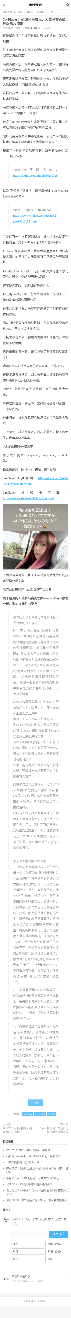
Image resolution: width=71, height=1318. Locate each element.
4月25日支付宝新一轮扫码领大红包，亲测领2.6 (33, 1156)
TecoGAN (40, 1114)
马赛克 (51, 1114)
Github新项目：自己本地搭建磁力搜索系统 (54, 1130)
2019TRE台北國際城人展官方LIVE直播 (17, 1130)
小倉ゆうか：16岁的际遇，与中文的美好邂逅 (32, 1178)
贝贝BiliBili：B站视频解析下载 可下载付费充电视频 (36, 1200)
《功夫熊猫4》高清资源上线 (22, 1162)
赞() (37, 1102)
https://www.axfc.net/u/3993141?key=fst (28, 498)
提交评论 (58, 1234)
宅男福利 (41, 12)
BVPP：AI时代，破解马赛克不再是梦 (28, 1150)
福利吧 (30, 12)
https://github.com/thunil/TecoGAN (35, 175)
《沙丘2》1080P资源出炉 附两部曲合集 (29, 1184)
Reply (41, 1280)
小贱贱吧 (36, 5)
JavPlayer (27, 1114)
